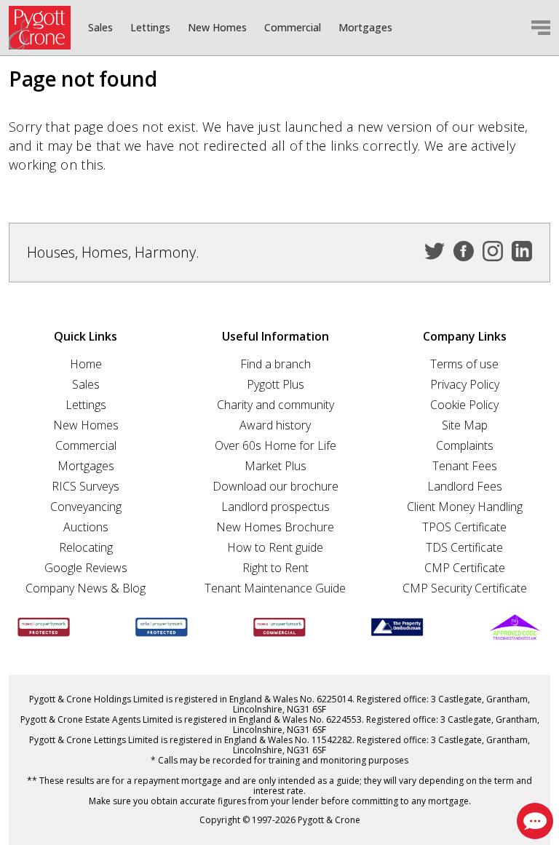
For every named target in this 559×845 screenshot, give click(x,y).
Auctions (85, 527)
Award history (275, 425)
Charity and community (275, 405)
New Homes (217, 27)
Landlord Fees (464, 486)
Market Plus (275, 466)
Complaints (464, 445)
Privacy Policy (464, 384)
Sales (100, 27)
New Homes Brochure (275, 527)
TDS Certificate (464, 547)
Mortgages (365, 27)
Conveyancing (86, 507)
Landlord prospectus (275, 507)
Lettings (150, 27)
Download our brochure (275, 486)
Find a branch (275, 364)
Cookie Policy (464, 405)
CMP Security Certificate (465, 588)
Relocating (86, 547)
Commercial (292, 27)
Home (86, 364)
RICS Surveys (85, 486)
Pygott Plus (275, 384)
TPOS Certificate (464, 527)
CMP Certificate (464, 568)
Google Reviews (85, 568)
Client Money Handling (465, 507)
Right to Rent (275, 568)
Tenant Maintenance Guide (275, 588)
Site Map (465, 425)
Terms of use (464, 364)
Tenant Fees (464, 466)
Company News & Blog (85, 588)
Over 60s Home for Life (275, 445)
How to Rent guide (275, 547)
